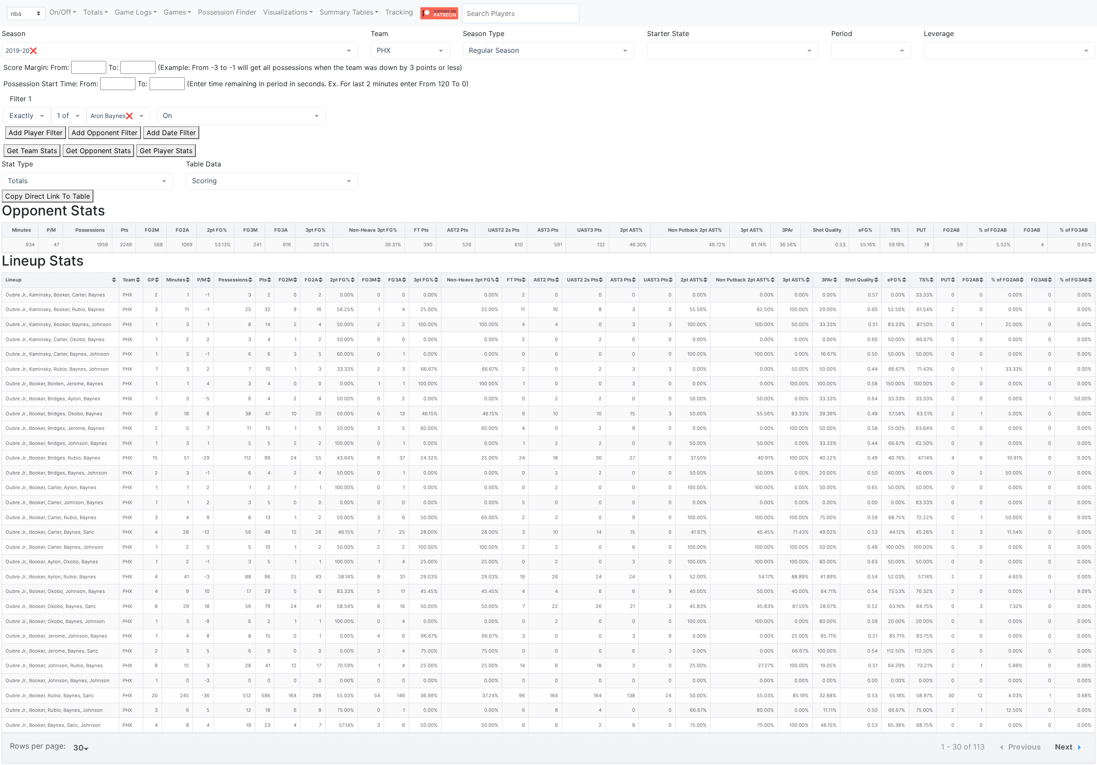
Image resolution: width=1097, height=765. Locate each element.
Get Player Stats (166, 150)
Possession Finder (227, 12)
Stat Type (17, 164)
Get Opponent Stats (98, 150)
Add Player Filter (36, 132)
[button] (63, 12)
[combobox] (520, 13)
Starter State (668, 33)
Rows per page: (38, 745)
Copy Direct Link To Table (47, 196)
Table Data (203, 164)
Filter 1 (20, 98)
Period (841, 33)
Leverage (939, 33)
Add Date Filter (171, 132)
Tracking (399, 12)
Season (13, 33)
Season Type (483, 33)
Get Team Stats (32, 150)
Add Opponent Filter (105, 132)
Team (379, 33)
